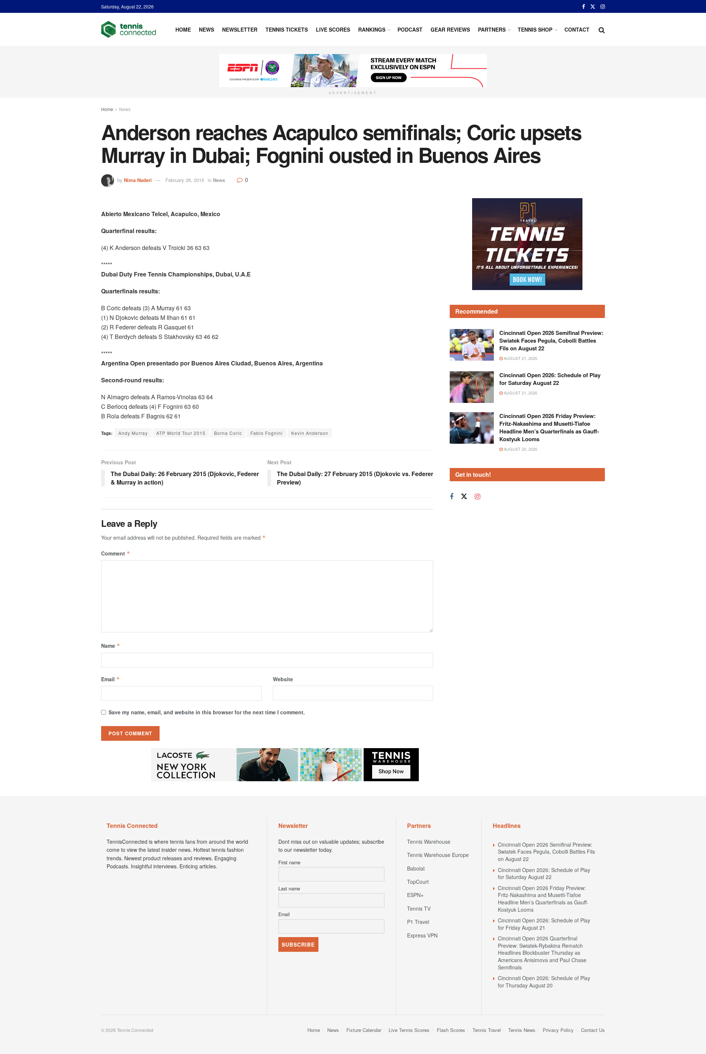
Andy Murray (133, 433)
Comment (115, 553)
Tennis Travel (487, 1029)
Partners (492, 29)
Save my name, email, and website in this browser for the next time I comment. (206, 712)
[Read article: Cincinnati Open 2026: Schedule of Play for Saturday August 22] (472, 387)
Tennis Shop (535, 29)
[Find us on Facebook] (583, 6)
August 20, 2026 (520, 449)
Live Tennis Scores (409, 1029)
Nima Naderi (138, 179)
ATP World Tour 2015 (181, 433)
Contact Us (593, 1029)
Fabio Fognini (266, 433)
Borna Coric (228, 433)
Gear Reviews (450, 29)
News (206, 29)
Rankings (371, 29)
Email (110, 679)
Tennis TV (419, 908)
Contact (576, 29)
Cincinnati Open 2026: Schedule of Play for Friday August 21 (544, 924)
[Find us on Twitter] (592, 6)
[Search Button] (602, 29)
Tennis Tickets (286, 29)
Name (110, 645)
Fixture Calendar (363, 1029)
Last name (289, 888)
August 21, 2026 (520, 358)
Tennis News (521, 1029)
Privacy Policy (558, 1029)
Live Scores (333, 29)
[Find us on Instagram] (602, 6)
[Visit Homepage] (128, 29)
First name (289, 862)
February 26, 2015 (184, 179)
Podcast (409, 29)
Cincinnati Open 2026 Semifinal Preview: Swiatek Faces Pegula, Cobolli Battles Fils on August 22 (551, 340)
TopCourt (418, 881)
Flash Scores (451, 1029)
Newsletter (239, 29)
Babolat (416, 868)
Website (283, 679)
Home (183, 29)
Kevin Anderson (309, 433)
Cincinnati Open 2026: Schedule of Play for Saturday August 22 (549, 379)
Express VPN (422, 935)
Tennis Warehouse (428, 841)
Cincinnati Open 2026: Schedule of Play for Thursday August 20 (544, 981)
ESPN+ (415, 894)
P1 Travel (418, 921)
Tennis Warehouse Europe (438, 854)
